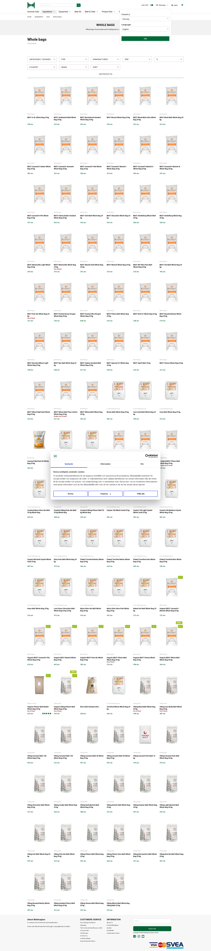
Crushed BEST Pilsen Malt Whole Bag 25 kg (170, 462)
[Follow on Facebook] (135, 936)
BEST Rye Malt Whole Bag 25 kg (65, 364)
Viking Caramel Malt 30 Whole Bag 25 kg (92, 757)
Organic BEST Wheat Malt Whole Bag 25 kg (170, 659)
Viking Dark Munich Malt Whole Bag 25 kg (89, 806)
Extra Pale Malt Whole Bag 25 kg (65, 560)
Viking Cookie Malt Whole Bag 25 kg (65, 806)
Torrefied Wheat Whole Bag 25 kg (118, 708)
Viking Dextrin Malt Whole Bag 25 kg (118, 806)
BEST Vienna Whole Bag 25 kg (171, 363)
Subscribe (152, 929)
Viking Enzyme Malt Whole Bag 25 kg (145, 806)
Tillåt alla (140, 494)
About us (110, 922)
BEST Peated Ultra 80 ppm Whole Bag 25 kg (90, 315)
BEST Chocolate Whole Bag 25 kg (118, 217)
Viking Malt (57, 507)
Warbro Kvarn (32, 703)
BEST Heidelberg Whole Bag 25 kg (171, 217)
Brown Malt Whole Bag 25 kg (118, 412)
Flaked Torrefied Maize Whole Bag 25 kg (118, 560)
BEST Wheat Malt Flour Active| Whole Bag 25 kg (66, 413)
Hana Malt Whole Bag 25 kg (38, 608)
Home (29, 17)
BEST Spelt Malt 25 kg (141, 363)
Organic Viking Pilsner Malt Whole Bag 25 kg (64, 708)
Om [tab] (142, 464)
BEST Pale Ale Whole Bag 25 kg (38, 315)
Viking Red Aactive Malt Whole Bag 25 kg (145, 855)
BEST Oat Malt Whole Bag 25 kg (171, 266)
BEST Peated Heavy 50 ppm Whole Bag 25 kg (64, 315)
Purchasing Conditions (87, 922)
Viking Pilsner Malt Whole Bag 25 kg (92, 855)
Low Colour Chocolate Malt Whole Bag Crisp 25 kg (64, 610)
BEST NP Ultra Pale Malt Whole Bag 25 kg (142, 266)
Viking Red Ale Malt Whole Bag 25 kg (171, 855)
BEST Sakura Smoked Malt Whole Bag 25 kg (90, 364)
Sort (95, 67)
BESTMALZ (31, 114)
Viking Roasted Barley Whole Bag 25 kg (38, 904)
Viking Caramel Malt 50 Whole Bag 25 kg (118, 757)
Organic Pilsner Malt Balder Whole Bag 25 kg (38, 708)
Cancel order (84, 930)
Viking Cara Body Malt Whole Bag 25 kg (171, 708)
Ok (145, 38)
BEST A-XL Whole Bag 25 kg (38, 117)
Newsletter (110, 930)
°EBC (127, 59)
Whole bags (57, 17)
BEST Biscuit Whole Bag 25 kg (118, 117)
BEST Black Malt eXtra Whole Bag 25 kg (144, 118)
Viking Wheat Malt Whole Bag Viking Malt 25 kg (118, 904)
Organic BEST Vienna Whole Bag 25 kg (144, 659)
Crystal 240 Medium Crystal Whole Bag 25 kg (170, 511)
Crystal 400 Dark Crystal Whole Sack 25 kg (39, 560)
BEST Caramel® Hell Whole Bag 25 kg (91, 168)
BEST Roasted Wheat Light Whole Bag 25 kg (37, 364)
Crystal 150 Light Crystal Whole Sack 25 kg (142, 511)
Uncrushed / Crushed (40, 59)
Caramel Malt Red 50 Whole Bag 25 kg (38, 462)
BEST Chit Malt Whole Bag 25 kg (91, 217)
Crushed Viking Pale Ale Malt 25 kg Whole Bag (65, 511)
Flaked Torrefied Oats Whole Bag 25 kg (144, 560)
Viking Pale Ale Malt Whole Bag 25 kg (64, 855)
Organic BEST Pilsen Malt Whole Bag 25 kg (117, 659)
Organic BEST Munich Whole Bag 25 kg (65, 659)
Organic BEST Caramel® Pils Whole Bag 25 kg (38, 659)
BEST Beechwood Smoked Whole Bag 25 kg (90, 118)
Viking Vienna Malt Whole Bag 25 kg (92, 904)
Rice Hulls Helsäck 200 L (89, 707)
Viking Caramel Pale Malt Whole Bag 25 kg (169, 757)
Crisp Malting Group (113, 409)
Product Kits (107, 12)
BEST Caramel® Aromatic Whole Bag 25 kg (64, 168)
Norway (160, 5)
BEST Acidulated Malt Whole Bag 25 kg (65, 118)
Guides (109, 928)
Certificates (84, 933)
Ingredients (48, 12)
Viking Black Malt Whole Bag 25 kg (144, 708)
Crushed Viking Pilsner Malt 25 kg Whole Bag (92, 511)
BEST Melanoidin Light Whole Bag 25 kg (38, 266)
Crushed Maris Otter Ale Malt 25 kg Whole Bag (38, 511)
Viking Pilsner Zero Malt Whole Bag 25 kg (119, 855)
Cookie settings (85, 938)
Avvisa (70, 494)
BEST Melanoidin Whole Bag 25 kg (65, 266)
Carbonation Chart (113, 933)
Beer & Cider (90, 12)
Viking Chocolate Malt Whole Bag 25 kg (38, 806)
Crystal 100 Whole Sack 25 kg (118, 510)
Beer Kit (78, 12)
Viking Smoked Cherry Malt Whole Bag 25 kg (64, 904)
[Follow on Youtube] (143, 936)
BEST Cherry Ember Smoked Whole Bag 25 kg (65, 217)
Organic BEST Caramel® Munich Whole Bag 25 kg (169, 610)
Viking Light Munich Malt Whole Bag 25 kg (169, 806)
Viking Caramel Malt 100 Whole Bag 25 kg (36, 757)
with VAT (144, 5)
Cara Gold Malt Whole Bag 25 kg (144, 413)
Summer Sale (33, 12)
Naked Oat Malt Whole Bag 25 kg (144, 610)
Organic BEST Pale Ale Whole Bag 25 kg (91, 659)
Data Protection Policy (87, 941)
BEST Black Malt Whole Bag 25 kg (171, 118)
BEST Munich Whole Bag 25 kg (118, 265)
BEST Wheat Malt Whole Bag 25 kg (91, 413)
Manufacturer (100, 59)
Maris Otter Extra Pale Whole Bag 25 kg (118, 610)
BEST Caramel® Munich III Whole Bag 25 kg (170, 168)
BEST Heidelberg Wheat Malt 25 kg (144, 217)
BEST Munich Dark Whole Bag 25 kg (91, 266)
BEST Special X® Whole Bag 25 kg (118, 364)
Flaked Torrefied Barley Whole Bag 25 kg (92, 560)
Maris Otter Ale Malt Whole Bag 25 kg (90, 610)
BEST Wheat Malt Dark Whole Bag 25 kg (38, 413)
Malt (48, 17)
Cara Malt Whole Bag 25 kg (170, 412)
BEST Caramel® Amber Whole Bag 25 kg (39, 168)
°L (157, 59)
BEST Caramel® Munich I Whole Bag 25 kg (116, 168)
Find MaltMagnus (113, 925)
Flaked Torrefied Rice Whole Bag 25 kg (170, 560)
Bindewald (30, 458)
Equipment (64, 12)
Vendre (156, 932)
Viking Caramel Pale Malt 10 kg (144, 757)
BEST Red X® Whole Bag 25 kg (145, 314)
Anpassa (104, 494)
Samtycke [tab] (69, 464)
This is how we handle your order (91, 928)
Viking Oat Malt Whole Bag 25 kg (38, 855)
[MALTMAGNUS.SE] (31, 4)
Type (63, 59)
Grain (64, 67)
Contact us (83, 936)
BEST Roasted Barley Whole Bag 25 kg (170, 315)
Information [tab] (105, 464)
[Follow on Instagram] (139, 936)
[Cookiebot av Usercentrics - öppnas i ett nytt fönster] (147, 456)
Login (175, 5)
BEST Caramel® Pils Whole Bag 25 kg (37, 217)
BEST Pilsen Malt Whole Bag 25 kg (118, 315)
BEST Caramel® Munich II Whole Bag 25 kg (143, 168)
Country (33, 67)
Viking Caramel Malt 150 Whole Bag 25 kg (63, 757)
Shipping (83, 925)
